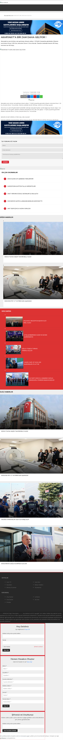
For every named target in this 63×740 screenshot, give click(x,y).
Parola (4, 640)
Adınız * (4, 666)
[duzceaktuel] (22, 2)
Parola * (4, 692)
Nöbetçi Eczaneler (11, 587)
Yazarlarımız (38, 587)
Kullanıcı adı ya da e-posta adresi (11, 633)
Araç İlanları (10, 597)
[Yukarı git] (60, 737)
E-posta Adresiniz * (7, 679)
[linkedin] (38, 96)
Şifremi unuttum (38, 646)
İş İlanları (37, 597)
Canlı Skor (37, 582)
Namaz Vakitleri (39, 585)
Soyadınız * (5, 672)
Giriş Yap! (29, 662)
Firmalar (9, 602)
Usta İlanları (10, 599)
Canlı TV (9, 582)
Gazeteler (9, 585)
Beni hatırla (7, 646)
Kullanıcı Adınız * (6, 686)
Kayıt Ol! (27, 629)
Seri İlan (37, 599)
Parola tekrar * (6, 699)
